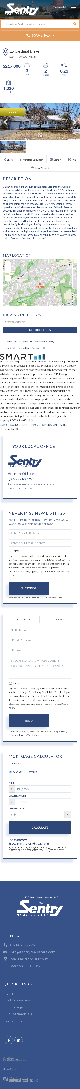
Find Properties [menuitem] (16, 1000)
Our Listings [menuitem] (13, 1007)
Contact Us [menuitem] (12, 1021)
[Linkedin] (19, 1040)
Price (12, 782)
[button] (75, 24)
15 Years (32, 772)
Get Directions (40, 329)
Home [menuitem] (8, 993)
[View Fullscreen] (8, 278)
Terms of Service (27, 735)
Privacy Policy (13, 1069)
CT (23, 424)
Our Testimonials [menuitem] (17, 1014)
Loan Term (15, 763)
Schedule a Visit (55, 619)
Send (29, 720)
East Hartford (49, 424)
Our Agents (28, 488)
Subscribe (28, 588)
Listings (14, 424)
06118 (63, 424)
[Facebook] (9, 1040)
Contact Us (14, 488)
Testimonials (60, 7)
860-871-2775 (42, 35)
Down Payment (17, 795)
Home (3, 424)
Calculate (40, 827)
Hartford (33, 424)
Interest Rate (16, 808)
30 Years (17, 772)
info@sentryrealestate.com (32, 952)
